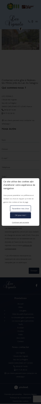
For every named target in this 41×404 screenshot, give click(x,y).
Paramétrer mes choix (20, 208)
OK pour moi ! (20, 215)
